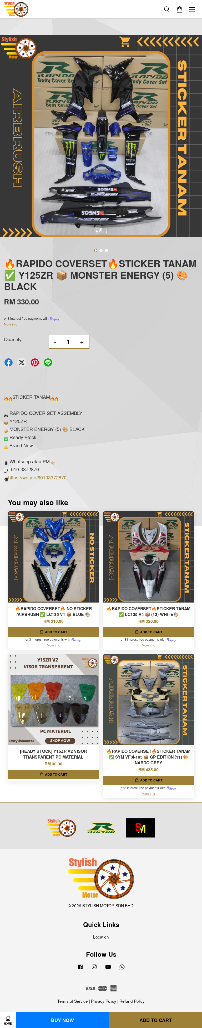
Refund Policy (132, 1001)
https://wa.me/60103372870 (37, 477)
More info (10, 324)
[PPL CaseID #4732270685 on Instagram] (94, 969)
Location (101, 937)
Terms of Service (72, 1001)
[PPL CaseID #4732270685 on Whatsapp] (122, 969)
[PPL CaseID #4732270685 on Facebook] (80, 969)
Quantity (13, 339)
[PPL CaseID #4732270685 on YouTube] (108, 969)
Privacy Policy (103, 1001)
